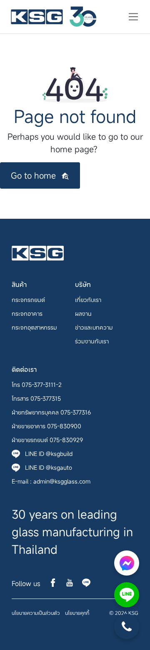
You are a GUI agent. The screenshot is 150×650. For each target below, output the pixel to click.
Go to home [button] (33, 175)
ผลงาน (83, 313)
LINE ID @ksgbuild (48, 454)
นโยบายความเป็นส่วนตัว (36, 612)
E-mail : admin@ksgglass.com (51, 481)
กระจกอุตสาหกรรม (34, 327)
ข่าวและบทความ (94, 327)
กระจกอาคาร (27, 313)
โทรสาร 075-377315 (36, 398)
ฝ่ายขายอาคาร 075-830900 (46, 426)
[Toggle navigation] (130, 16)
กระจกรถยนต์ (28, 300)
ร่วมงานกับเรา (92, 341)
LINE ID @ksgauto (48, 467)
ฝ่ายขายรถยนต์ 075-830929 (47, 440)
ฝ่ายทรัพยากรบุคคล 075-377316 (51, 412)
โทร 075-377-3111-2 (37, 385)
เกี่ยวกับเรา (88, 300)
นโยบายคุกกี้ (77, 612)
